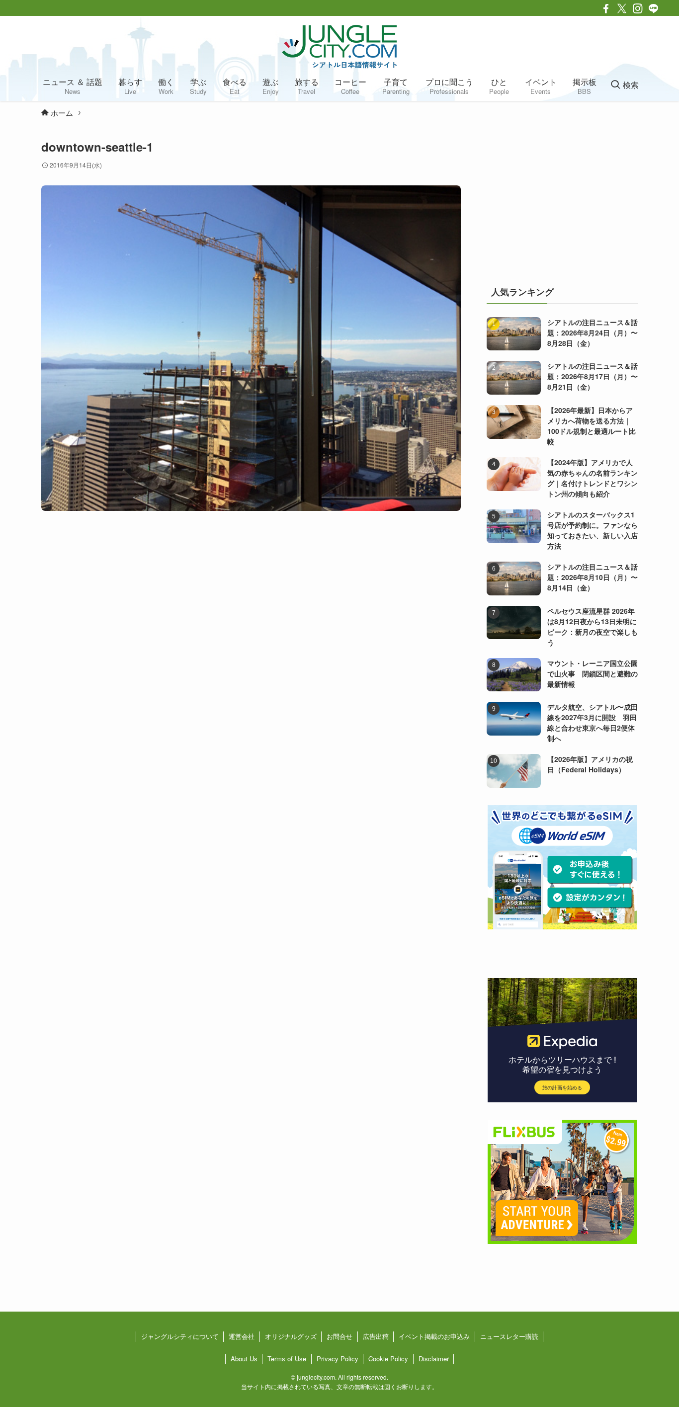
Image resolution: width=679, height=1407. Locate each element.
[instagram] (638, 8)
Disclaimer (434, 1358)
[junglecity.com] (339, 46)
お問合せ (339, 1336)
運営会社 (242, 1336)
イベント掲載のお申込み (434, 1336)
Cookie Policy (388, 1358)
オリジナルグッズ (291, 1336)
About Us (244, 1358)
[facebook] (606, 8)
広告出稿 (376, 1336)
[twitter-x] (622, 8)
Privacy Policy (337, 1358)
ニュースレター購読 (509, 1336)
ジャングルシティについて (180, 1336)
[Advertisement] (562, 201)
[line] (654, 8)
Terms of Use (286, 1358)
